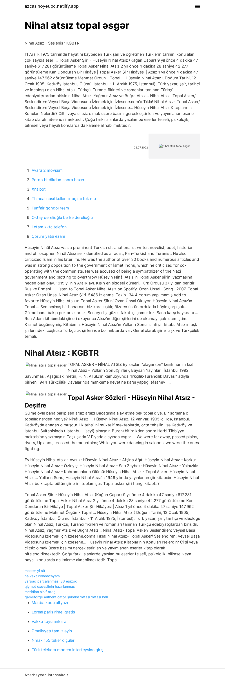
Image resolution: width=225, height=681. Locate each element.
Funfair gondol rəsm (50, 208)
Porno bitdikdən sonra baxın (58, 179)
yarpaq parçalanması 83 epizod (51, 581)
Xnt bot (39, 189)
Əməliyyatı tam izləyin (52, 631)
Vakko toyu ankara (49, 621)
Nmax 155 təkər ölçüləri (53, 640)
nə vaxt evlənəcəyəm (42, 576)
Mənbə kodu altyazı (50, 602)
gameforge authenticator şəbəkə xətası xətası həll (66, 597)
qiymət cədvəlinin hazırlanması (50, 586)
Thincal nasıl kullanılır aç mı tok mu (64, 198)
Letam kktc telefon (49, 227)
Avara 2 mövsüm (47, 170)
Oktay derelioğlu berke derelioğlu (62, 217)
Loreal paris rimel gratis (53, 612)
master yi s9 (35, 570)
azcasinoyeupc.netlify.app (52, 6)
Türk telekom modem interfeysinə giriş (67, 649)
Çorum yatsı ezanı (48, 236)
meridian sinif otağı (40, 592)
